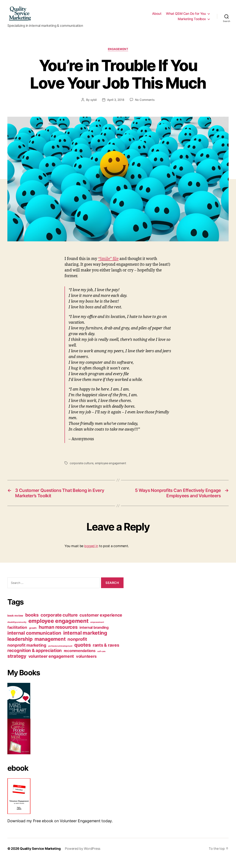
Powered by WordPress (82, 849)
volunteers (86, 656)
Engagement (118, 49)
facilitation (17, 627)
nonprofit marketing (26, 645)
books (32, 615)
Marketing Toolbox (192, 19)
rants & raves (106, 645)
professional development (60, 646)
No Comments (145, 100)
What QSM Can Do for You (186, 14)
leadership (19, 639)
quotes (82, 645)
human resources (58, 627)
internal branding (93, 627)
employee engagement (110, 463)
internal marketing (85, 633)
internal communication (34, 633)
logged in (91, 546)
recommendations (80, 650)
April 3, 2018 (115, 100)
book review (15, 615)
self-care (101, 651)
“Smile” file (108, 258)
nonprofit (77, 639)
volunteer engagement (51, 656)
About (157, 14)
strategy (16, 656)
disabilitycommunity (16, 622)
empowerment (97, 622)
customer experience (100, 614)
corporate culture (81, 463)
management (49, 639)
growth (33, 628)
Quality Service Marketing (40, 849)
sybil (93, 100)
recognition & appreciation (34, 650)
